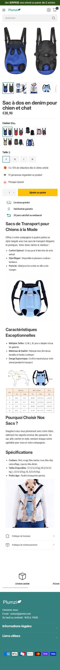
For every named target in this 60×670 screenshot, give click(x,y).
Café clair (7, 142)
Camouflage (19, 142)
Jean (30, 142)
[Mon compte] (49, 10)
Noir (30, 132)
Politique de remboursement (24, 545)
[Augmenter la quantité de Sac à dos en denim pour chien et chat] (13, 192)
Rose (41, 132)
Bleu (7, 132)
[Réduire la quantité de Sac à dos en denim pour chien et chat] (5, 192)
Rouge (19, 132)
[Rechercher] (54, 18)
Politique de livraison (21, 536)
